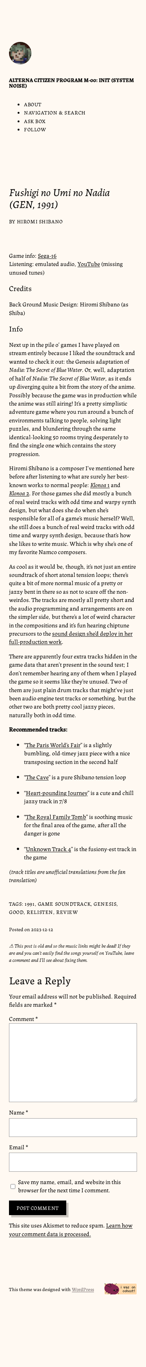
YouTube (88, 263)
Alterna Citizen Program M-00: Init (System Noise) (71, 82)
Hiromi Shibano (40, 221)
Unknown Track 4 (48, 848)
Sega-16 (47, 255)
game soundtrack (64, 903)
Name (18, 1112)
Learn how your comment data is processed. (71, 1229)
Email (18, 1147)
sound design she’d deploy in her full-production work (71, 637)
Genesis (105, 903)
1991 (29, 903)
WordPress (83, 1289)
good (16, 911)
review (67, 911)
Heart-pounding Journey (57, 792)
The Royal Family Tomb (56, 816)
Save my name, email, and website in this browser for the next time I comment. (69, 1186)
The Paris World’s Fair (53, 744)
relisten (40, 911)
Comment (23, 1018)
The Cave (37, 777)
